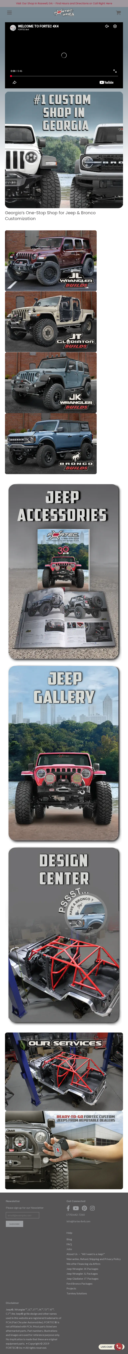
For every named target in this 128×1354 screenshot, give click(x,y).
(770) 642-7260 (75, 1214)
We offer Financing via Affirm (83, 1263)
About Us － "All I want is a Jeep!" (85, 1254)
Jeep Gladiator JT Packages (82, 1278)
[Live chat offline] (111, 1347)
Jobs (69, 1249)
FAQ (69, 1244)
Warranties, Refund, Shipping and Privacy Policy (93, 1259)
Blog (69, 1239)
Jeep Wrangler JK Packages (82, 1268)
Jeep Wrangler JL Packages (82, 1273)
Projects (71, 1288)
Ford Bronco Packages (79, 1283)
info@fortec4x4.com (78, 1221)
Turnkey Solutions (76, 1293)
